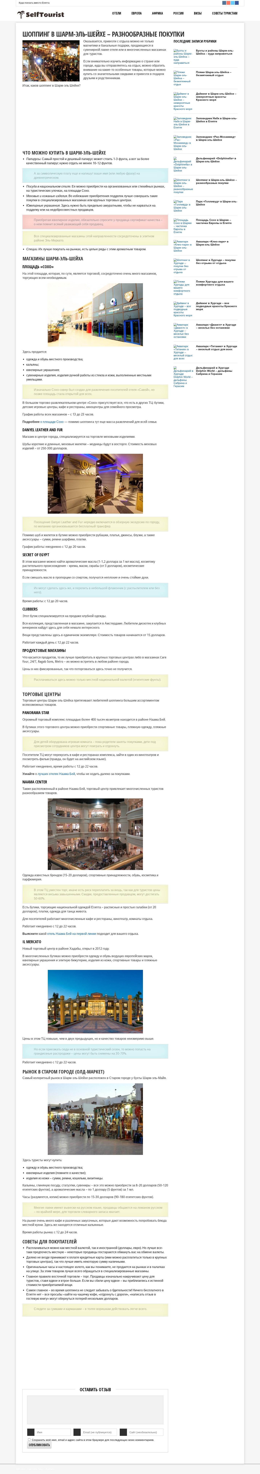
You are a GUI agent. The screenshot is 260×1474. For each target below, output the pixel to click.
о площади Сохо (52, 422)
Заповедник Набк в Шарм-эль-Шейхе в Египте (216, 120)
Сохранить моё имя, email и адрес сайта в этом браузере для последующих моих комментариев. (93, 1439)
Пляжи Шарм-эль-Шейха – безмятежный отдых (213, 74)
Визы (198, 13)
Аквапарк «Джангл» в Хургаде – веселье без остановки (216, 326)
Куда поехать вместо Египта (34, 3)
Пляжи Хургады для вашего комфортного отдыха (215, 283)
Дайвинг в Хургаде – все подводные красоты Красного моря (216, 306)
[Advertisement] (54, 117)
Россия (178, 13)
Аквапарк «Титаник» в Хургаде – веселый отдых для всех (216, 348)
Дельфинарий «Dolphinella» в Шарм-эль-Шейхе (216, 160)
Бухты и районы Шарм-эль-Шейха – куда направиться (215, 52)
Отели (116, 13)
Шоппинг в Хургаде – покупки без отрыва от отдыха (216, 261)
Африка (157, 13)
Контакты (50, 1469)
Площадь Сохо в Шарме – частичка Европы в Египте (214, 221)
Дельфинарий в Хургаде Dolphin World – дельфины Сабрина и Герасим (214, 370)
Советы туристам (224, 13)
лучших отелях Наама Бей (56, 774)
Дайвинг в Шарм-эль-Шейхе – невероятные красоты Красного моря (216, 96)
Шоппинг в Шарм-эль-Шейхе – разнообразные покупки (216, 181)
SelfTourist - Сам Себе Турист (30, 1469)
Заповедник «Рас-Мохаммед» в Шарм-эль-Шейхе (216, 138)
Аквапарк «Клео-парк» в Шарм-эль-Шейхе (212, 243)
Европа (137, 13)
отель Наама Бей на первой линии (71, 934)
